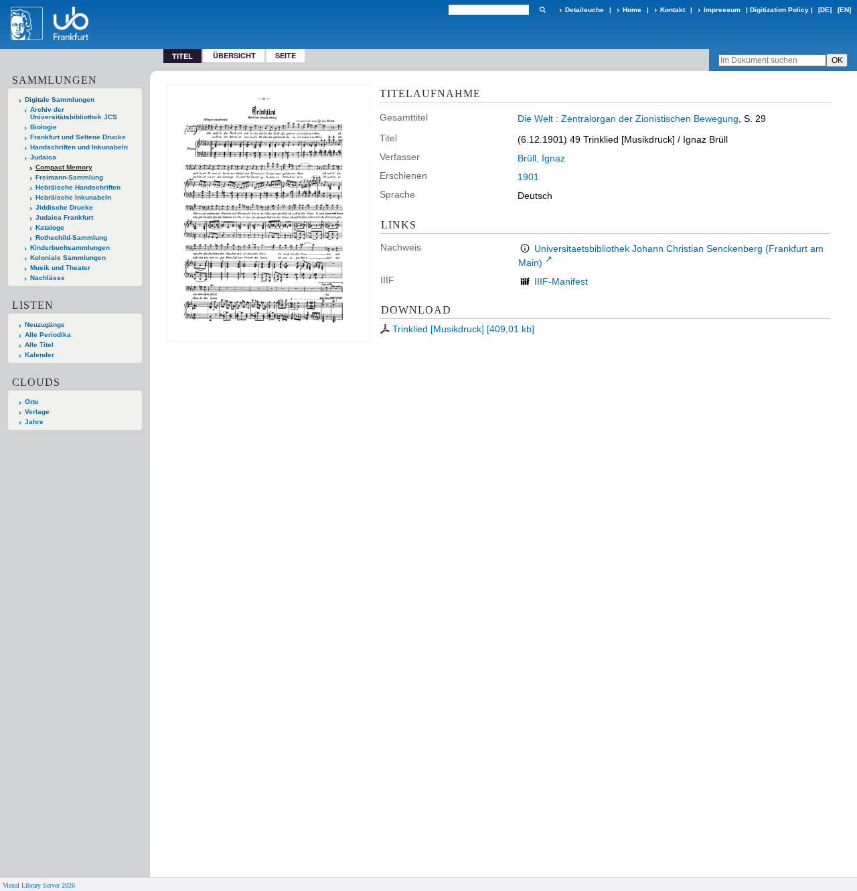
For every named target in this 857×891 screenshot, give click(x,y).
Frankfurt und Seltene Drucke (78, 137)
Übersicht (234, 55)
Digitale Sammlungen (59, 99)
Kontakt (672, 9)
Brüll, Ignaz (541, 158)
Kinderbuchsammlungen (70, 247)
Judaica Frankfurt (64, 217)
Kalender (39, 354)
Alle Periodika (48, 334)
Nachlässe (47, 277)
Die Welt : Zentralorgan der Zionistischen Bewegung (628, 118)
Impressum (722, 9)
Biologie (43, 127)
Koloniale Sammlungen (68, 257)
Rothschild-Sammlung (71, 237)
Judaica (43, 157)
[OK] (542, 9)
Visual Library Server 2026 (39, 885)
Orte (32, 401)
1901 (528, 177)
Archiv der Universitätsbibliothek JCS (73, 113)
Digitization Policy (779, 9)
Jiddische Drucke (64, 207)
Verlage (37, 411)
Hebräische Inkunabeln (73, 197)
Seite (285, 55)
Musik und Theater (60, 267)
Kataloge (49, 227)
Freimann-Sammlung (69, 177)
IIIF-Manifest (561, 281)
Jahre (34, 421)
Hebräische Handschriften (78, 187)
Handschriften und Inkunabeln (79, 147)
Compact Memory (63, 167)
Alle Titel (39, 344)
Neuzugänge (45, 324)
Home (632, 9)
